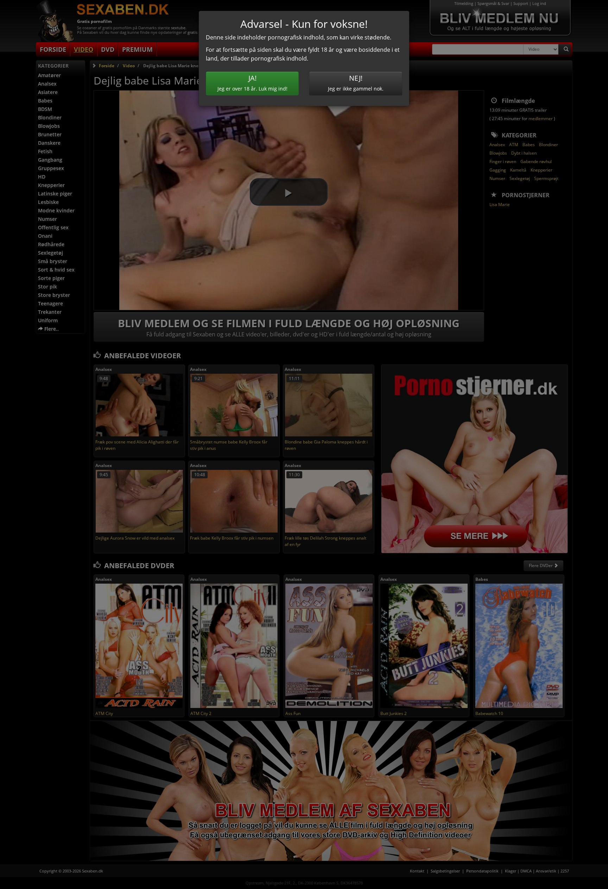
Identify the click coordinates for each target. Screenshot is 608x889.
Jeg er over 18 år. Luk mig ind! (252, 82)
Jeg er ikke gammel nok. (356, 82)
